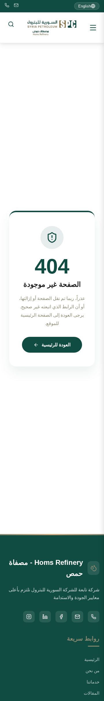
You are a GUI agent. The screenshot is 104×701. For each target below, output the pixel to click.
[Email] (16, 6)
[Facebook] (61, 616)
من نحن (92, 670)
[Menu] (93, 27)
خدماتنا (93, 681)
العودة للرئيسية (56, 344)
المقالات (91, 693)
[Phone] (7, 6)
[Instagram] (29, 616)
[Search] (11, 24)
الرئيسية (91, 659)
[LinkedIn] (45, 616)
